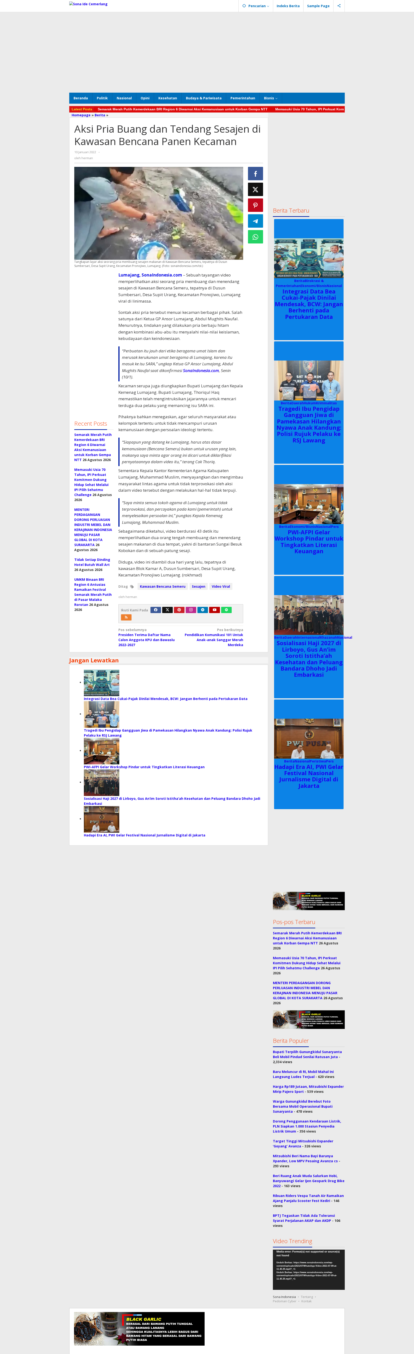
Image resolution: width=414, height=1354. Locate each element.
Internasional (308, 637)
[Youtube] (214, 610)
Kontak (306, 1301)
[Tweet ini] (255, 189)
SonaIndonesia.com (201, 370)
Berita (299, 280)
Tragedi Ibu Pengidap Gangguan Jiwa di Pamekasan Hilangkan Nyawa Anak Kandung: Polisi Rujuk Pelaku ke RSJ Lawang (308, 424)
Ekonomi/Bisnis (313, 285)
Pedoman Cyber (284, 1301)
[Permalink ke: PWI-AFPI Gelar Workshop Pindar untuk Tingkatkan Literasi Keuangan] (101, 750)
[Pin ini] (255, 205)
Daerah (297, 403)
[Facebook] (155, 610)
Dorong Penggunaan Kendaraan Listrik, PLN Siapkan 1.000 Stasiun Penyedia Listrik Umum (307, 1126)
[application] (309, 1270)
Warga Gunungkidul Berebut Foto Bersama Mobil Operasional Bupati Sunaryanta (303, 1106)
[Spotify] (226, 610)
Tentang (307, 1297)
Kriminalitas (326, 403)
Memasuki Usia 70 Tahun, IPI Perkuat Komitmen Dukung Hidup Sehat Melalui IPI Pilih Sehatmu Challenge (306, 963)
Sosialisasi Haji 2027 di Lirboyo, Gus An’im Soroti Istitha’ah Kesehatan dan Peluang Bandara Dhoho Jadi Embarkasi (309, 658)
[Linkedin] (202, 610)
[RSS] (126, 617)
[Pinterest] (179, 610)
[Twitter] (167, 610)
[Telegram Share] (255, 221)
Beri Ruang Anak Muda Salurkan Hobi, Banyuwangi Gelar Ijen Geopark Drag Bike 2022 (309, 1180)
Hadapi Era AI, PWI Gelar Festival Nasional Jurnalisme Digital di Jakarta (144, 835)
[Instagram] (191, 610)
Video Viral (221, 586)
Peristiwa (318, 761)
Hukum (310, 403)
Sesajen (198, 586)
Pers (335, 526)
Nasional (334, 285)
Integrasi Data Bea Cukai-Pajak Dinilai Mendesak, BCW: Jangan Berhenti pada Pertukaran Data (165, 698)
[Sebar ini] (255, 173)
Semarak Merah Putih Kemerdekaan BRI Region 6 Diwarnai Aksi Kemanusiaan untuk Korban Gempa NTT (183, 109)
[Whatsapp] (255, 236)
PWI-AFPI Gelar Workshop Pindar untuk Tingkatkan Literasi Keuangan (144, 767)
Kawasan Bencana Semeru (162, 586)
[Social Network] (339, 6)
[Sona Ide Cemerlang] (88, 3)
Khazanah (328, 637)
